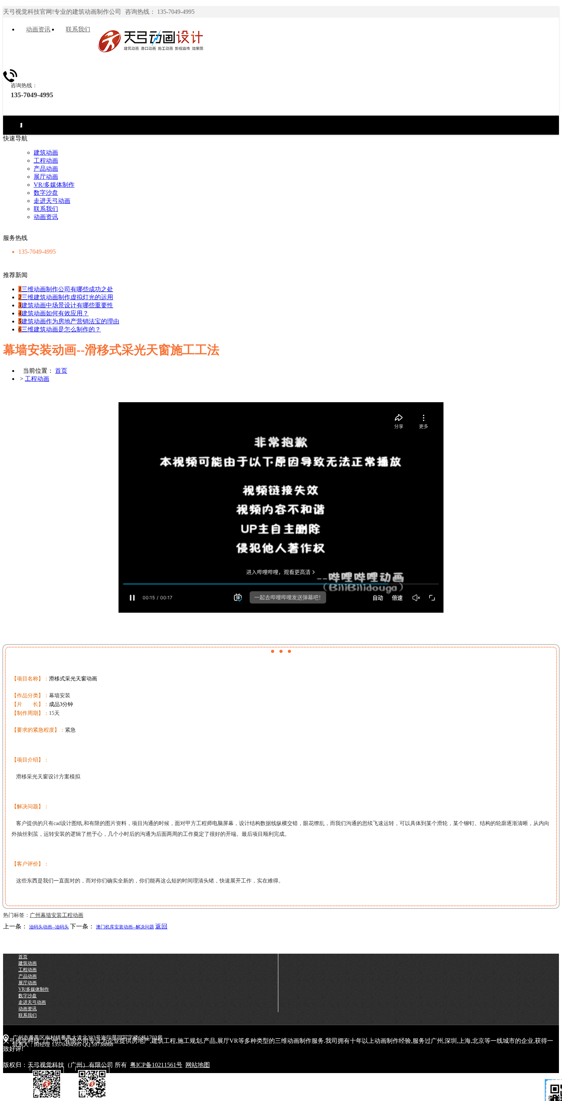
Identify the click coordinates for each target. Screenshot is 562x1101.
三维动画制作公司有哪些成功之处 (67, 289)
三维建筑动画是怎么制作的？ (61, 329)
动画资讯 (46, 217)
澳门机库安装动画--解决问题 (125, 927)
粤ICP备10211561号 (156, 1065)
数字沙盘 (46, 192)
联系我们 (46, 209)
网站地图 (197, 1065)
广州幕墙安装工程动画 (56, 915)
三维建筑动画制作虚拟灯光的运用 (67, 297)
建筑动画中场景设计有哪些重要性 (67, 305)
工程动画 (46, 160)
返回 (161, 926)
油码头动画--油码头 (49, 927)
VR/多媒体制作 (54, 184)
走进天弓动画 (21, 125)
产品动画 (46, 168)
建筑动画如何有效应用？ (55, 313)
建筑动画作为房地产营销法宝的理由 (70, 321)
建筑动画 (46, 152)
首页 (61, 370)
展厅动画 (46, 176)
